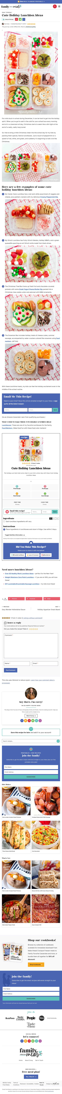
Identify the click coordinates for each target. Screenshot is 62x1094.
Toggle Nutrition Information (14, 535)
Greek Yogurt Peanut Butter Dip (30, 289)
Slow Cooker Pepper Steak (8, 924)
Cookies (36, 1083)
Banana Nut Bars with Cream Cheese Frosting (43, 890)
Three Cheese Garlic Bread (8, 851)
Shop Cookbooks (35, 964)
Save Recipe (45, 496)
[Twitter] (40, 720)
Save (55, 410)
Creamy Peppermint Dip (49, 197)
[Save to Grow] (23, 19)
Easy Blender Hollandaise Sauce (13, 608)
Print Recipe (17, 488)
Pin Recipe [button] (45, 488)
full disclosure (50, 1091)
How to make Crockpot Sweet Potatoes (11, 817)
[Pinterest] (29, 720)
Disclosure (23, 1083)
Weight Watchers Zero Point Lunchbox (19, 577)
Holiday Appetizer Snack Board (48, 608)
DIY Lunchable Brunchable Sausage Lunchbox (22, 584)
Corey (7, 24)
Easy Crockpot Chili (36, 924)
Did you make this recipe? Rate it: (16, 629)
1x (51, 518)
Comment (9, 635)
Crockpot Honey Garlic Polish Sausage (41, 817)
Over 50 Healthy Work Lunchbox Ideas (19, 574)
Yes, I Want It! (30, 1076)
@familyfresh (47, 555)
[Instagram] (25, 720)
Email (35, 663)
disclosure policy (31, 26)
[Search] (58, 741)
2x (54, 518)
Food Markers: (7, 428)
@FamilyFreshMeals (18, 555)
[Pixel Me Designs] (55, 1083)
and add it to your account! (31, 732)
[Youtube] (32, 720)
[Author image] (3, 24)
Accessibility (30, 1083)
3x (57, 518)
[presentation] (16, 801)
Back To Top (42, 1084)
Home (21, 1060)
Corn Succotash (36, 851)
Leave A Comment (33, 555)
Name (7, 663)
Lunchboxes (6, 425)
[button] (16, 19)
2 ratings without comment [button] (32, 618)
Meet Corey (30, 716)
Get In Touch (39, 1060)
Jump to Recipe (9, 19)
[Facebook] (22, 720)
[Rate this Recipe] (20, 19)
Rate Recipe (16, 496)
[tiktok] (36, 720)
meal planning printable (31, 1)
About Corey (29, 1060)
